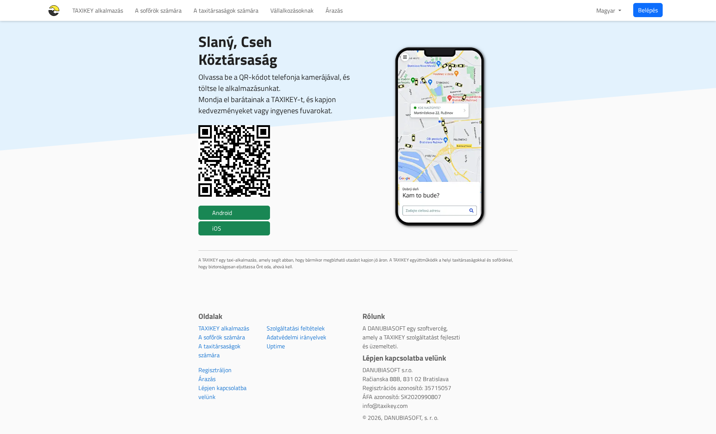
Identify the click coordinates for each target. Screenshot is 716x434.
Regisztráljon (215, 369)
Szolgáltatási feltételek (296, 328)
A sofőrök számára (158, 10)
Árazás (334, 10)
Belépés (648, 10)
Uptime (276, 346)
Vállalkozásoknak (292, 10)
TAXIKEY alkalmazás (97, 10)
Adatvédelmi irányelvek (296, 337)
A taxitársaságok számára (226, 10)
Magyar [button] (606, 10)
